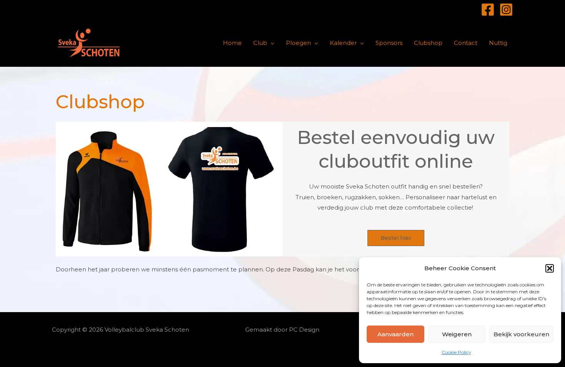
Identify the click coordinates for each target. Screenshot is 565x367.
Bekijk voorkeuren (521, 334)
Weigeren (457, 334)
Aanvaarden (395, 334)
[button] (549, 268)
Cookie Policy (456, 352)
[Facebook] (488, 10)
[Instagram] (506, 10)
